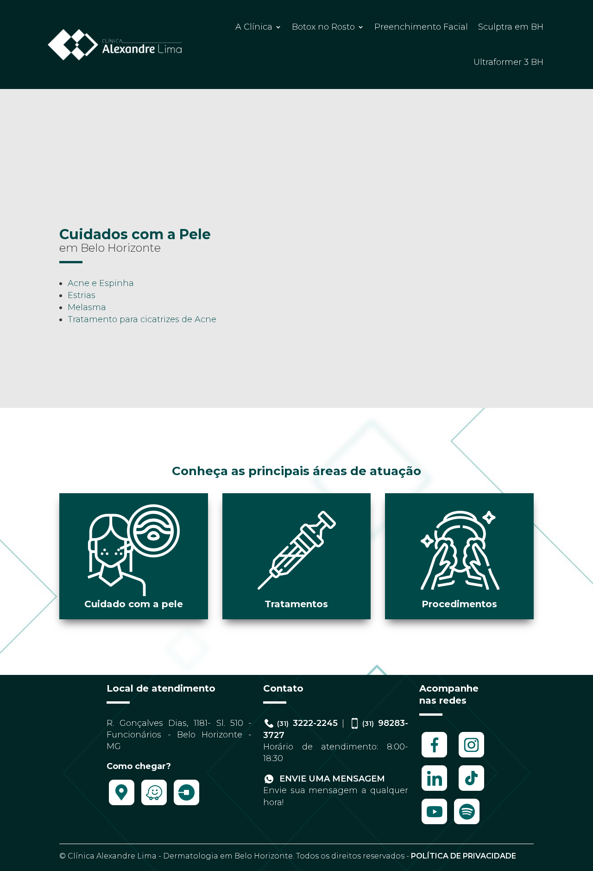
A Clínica (253, 27)
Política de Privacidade (463, 856)
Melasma (87, 307)
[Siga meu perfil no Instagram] (471, 757)
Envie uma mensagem (331, 779)
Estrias (81, 295)
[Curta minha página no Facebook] (434, 757)
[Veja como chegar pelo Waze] (154, 805)
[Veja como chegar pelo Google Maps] (122, 805)
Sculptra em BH (510, 27)
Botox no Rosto (323, 27)
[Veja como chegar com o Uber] (186, 805)
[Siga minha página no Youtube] (434, 824)
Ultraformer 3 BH (508, 62)
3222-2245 (307, 723)
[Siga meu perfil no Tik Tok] (471, 790)
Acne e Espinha (101, 283)
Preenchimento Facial (421, 27)
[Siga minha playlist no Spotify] (467, 824)
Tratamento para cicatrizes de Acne (142, 319)
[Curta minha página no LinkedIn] (434, 790)
